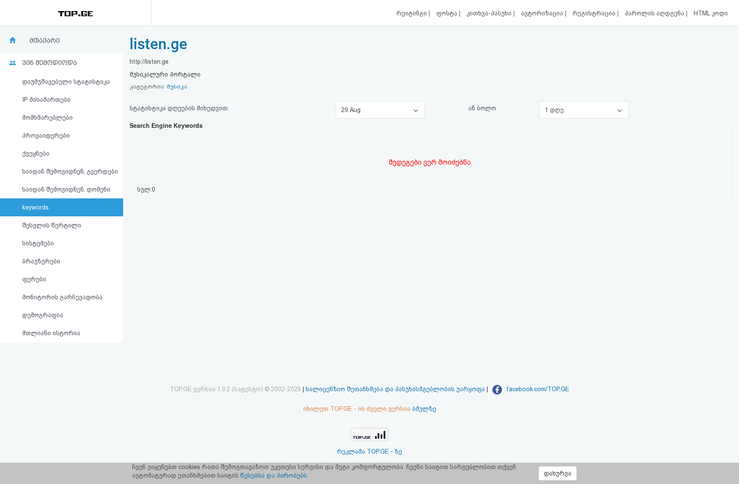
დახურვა (557, 473)
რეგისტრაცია (595, 13)
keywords (35, 207)
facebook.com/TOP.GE (537, 389)
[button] (380, 109)
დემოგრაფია (42, 315)
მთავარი (45, 40)
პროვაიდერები (46, 135)
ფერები (34, 279)
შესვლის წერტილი (51, 225)
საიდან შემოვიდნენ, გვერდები (70, 171)
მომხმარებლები (47, 117)
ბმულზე (424, 408)
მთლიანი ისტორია (51, 333)
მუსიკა (177, 86)
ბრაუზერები (41, 261)
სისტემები (38, 243)
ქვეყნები (36, 153)
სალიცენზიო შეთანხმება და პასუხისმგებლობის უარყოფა (395, 389)
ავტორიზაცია (543, 13)
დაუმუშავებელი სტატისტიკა (66, 81)
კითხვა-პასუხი (490, 13)
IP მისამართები (46, 99)
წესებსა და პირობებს (273, 475)
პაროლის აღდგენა (655, 13)
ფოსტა (447, 13)
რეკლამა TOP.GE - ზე (369, 451)
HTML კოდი (711, 13)
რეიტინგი (412, 13)
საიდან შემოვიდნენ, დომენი (66, 189)
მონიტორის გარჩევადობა (62, 297)
